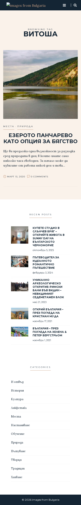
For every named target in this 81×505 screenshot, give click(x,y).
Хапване (16, 477)
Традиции (18, 468)
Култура (17, 399)
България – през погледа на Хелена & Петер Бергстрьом (50, 332)
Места (8, 126)
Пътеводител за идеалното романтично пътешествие (46, 262)
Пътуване (18, 451)
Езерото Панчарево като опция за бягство (40, 138)
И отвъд (17, 382)
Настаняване (20, 425)
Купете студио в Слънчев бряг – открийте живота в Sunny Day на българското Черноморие (49, 236)
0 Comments (39, 176)
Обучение (17, 434)
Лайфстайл (19, 408)
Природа (25, 126)
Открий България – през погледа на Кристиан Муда (48, 313)
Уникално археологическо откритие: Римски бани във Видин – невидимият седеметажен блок (48, 288)
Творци (16, 460)
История (17, 390)
